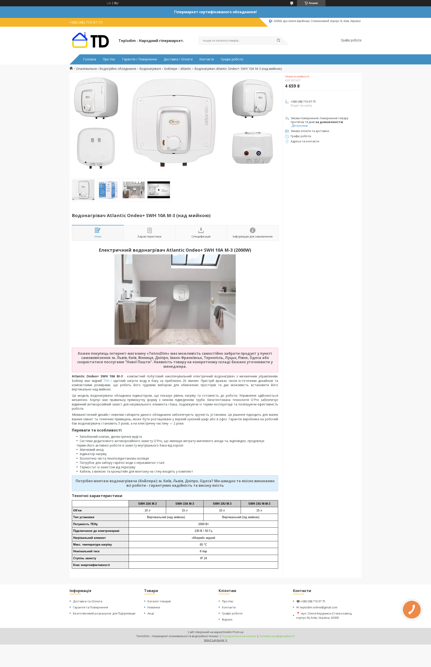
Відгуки (227, 619)
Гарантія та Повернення (90, 607)
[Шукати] (278, 41)
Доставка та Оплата (87, 601)
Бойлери (170, 69)
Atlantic (185, 69)
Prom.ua (238, 632)
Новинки (153, 607)
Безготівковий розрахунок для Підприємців (104, 613)
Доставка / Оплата (178, 59)
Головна (89, 59)
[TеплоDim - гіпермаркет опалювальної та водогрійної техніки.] (92, 40)
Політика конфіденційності (277, 636)
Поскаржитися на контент (239, 636)
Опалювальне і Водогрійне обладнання (106, 69)
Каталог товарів (159, 601)
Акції (150, 613)
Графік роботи (232, 59)
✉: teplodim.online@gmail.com (316, 607)
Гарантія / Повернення (139, 59)
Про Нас (109, 59)
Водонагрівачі (150, 69)
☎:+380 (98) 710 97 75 (310, 601)
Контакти (206, 59)
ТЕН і (108, 381)
